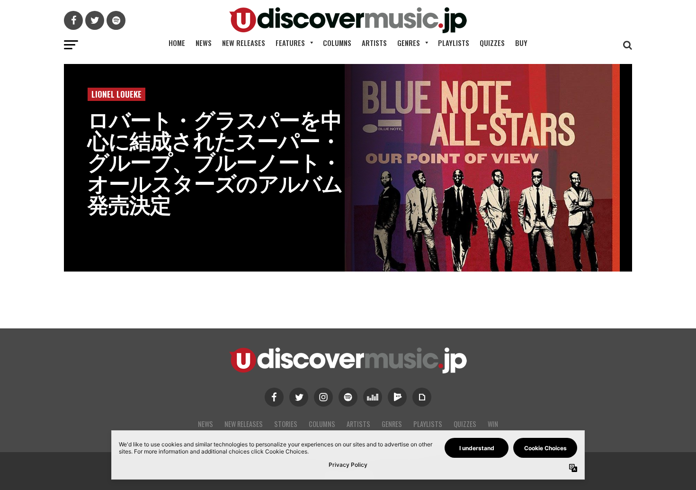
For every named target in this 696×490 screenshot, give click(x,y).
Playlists (453, 42)
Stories (285, 424)
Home (177, 42)
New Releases (243, 42)
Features (290, 42)
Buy (521, 42)
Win (493, 424)
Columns (337, 42)
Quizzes (492, 42)
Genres (408, 42)
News (204, 42)
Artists (374, 42)
